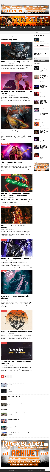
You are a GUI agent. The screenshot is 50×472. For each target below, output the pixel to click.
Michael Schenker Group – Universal (15, 61)
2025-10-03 (43, 141)
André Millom (11, 63)
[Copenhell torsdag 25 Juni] (4, 421)
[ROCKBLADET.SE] (25, 25)
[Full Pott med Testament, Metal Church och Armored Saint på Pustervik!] (36, 77)
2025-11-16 (10, 404)
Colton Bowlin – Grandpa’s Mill (14, 396)
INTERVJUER (42, 27)
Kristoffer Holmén (12, 95)
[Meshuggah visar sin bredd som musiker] (16, 215)
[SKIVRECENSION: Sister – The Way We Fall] (4, 404)
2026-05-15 (10, 384)
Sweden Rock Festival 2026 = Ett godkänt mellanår (18, 432)
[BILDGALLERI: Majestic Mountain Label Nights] (36, 139)
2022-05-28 (4, 197)
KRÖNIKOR (3, 30)
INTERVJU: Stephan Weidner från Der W (16, 332)
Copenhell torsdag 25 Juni (13, 419)
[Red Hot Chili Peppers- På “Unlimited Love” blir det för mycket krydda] (16, 183)
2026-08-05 (43, 115)
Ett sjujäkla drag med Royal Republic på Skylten (16, 92)
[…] (26, 68)
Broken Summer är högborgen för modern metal (18, 412)
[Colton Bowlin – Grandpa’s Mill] (4, 398)
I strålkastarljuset (39, 35)
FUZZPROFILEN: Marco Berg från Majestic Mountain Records (44, 147)
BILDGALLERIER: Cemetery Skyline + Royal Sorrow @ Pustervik (44, 102)
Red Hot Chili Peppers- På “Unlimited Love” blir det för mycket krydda (15, 194)
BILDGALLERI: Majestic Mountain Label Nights (44, 139)
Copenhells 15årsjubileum (43, 39)
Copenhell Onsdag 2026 (12, 426)
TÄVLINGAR (9, 30)
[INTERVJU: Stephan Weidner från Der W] (16, 320)
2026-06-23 (10, 434)
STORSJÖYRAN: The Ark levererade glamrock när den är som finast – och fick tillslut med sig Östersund (44, 111)
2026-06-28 (10, 414)
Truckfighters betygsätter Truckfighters (43, 124)
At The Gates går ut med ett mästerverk (16, 389)
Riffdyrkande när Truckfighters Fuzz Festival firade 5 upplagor (44, 155)
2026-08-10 (43, 88)
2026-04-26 (10, 391)
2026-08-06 (43, 96)
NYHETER (3, 27)
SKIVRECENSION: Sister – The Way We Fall (16, 403)
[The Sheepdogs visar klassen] (16, 151)
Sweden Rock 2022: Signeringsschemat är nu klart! (16, 362)
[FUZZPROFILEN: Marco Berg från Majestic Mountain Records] (36, 147)
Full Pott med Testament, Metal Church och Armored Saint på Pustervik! (44, 78)
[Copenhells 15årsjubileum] (36, 40)
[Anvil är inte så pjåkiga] (16, 117)
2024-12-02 (43, 158)
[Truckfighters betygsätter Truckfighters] (36, 124)
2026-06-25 (10, 427)
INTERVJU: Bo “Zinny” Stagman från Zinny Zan (15, 297)
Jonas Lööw (11, 365)
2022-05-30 (4, 63)
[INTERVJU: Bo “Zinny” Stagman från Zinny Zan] (16, 282)
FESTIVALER (35, 27)
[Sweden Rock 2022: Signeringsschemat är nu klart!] (16, 351)
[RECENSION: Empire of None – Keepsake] (4, 385)
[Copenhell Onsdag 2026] (4, 428)
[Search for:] (42, 32)
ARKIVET (8, 27)
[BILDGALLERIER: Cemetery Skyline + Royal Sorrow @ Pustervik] (36, 102)
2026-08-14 (43, 71)
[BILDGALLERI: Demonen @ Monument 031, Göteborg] (36, 68)
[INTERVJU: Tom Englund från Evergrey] (16, 248)
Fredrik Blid (11, 164)
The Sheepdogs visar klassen (12, 162)
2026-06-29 (43, 41)
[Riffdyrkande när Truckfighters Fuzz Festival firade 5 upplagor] (36, 155)
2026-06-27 (10, 420)
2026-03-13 (10, 397)
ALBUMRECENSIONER (6, 380)
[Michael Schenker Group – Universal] (16, 51)
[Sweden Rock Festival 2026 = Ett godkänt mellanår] (4, 434)
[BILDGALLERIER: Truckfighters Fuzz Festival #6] (36, 132)
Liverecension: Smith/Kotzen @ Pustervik (43, 94)
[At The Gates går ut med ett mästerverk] (4, 391)
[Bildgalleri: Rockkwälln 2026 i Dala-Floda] (36, 87)
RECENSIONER (27, 27)
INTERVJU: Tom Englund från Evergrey (16, 258)
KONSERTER (14, 27)
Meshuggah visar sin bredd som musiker (13, 226)
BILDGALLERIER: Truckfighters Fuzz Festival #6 (44, 131)
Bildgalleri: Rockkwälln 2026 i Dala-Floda (43, 86)
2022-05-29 (4, 132)
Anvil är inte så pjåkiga (10, 131)
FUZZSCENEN (37, 119)
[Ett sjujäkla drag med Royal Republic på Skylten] (16, 81)
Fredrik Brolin (11, 260)
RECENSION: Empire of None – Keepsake (15, 383)
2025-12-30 (43, 133)
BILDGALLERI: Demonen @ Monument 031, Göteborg (43, 68)
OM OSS (16, 30)
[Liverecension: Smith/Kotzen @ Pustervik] (36, 94)
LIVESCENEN (37, 64)
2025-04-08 (43, 150)
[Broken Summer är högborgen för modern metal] (4, 414)
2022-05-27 (4, 365)
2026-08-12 (43, 81)
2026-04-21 (43, 126)
